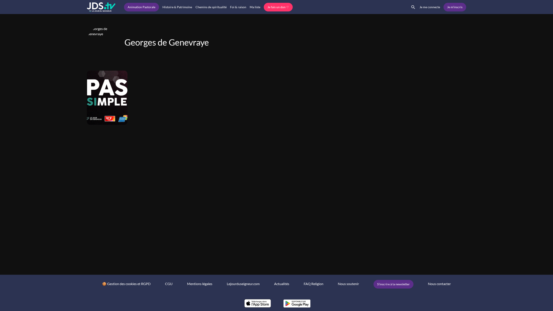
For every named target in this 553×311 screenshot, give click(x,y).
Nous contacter (439, 284)
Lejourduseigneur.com (243, 284)
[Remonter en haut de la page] (533, 299)
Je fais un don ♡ (278, 7)
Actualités (281, 284)
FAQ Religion (313, 284)
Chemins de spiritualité (211, 7)
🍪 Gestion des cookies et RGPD (126, 284)
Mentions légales (199, 284)
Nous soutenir (348, 284)
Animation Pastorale (141, 7)
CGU (169, 284)
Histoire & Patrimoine (177, 7)
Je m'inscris (454, 7)
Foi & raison (238, 7)
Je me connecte (430, 7)
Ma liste (255, 7)
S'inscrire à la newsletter (393, 284)
